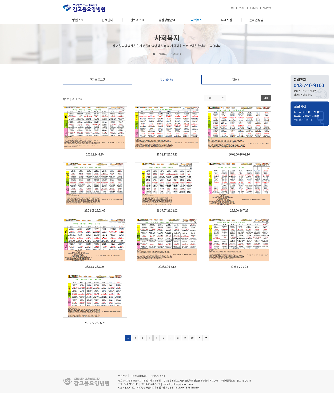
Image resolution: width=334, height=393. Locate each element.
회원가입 (253, 8)
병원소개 (78, 20)
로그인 (242, 8)
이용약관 (122, 375)
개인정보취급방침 (138, 375)
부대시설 (226, 20)
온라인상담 (256, 20)
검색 (266, 98)
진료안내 (107, 20)
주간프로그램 (97, 79)
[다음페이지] (199, 338)
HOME (231, 8)
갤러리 (236, 79)
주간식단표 (166, 80)
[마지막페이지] (206, 338)
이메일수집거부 (158, 375)
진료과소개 (137, 20)
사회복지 (196, 20)
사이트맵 (267, 8)
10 (192, 337)
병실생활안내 (167, 20)
